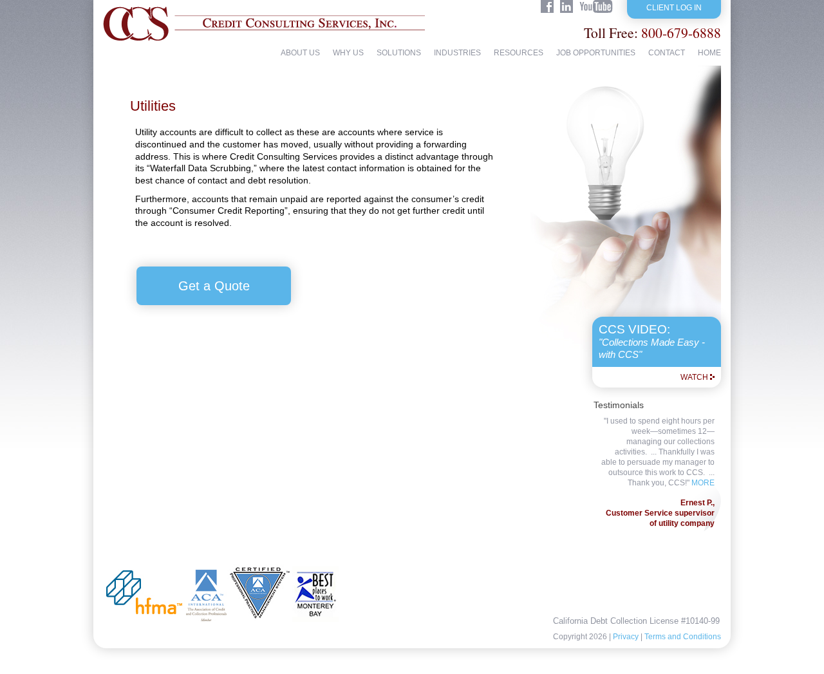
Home (709, 53)
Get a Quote (214, 286)
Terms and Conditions (682, 636)
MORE (703, 482)
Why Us (348, 53)
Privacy (626, 636)
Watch (694, 377)
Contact (666, 53)
